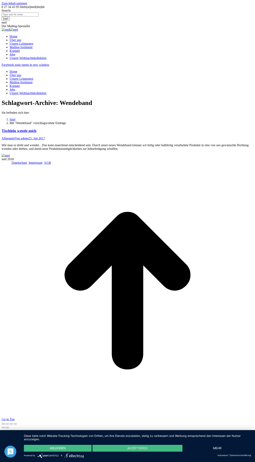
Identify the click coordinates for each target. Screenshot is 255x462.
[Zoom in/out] (15, 423)
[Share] (7, 423)
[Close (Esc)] (3, 423)
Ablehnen (58, 448)
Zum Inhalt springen (14, 3)
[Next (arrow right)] (7, 427)
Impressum (35, 162)
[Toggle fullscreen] (11, 423)
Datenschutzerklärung (240, 455)
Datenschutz (19, 162)
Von (21, 138)
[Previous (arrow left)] (3, 427)
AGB (47, 162)
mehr (217, 448)
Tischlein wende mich (19, 131)
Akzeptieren (137, 448)
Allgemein (8, 138)
